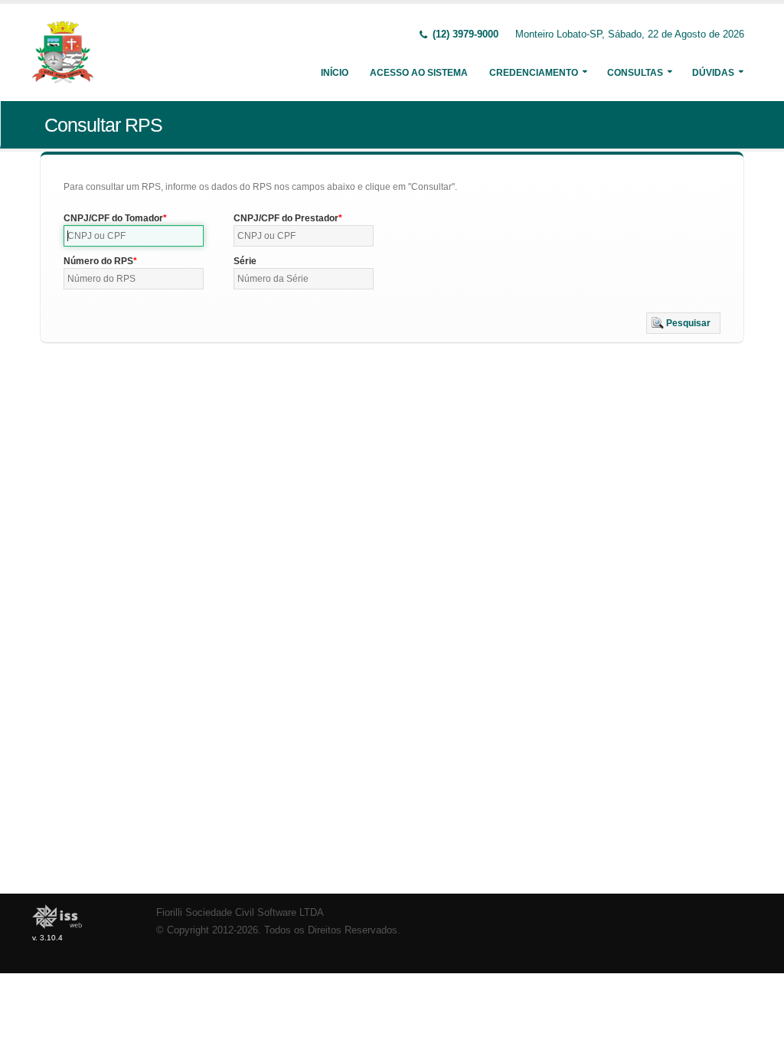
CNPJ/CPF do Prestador (286, 218)
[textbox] (134, 236)
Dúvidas (713, 72)
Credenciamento (533, 72)
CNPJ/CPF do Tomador (113, 218)
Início (334, 72)
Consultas (635, 72)
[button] (683, 323)
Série (245, 261)
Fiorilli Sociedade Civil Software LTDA (240, 912)
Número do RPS (98, 261)
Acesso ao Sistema (419, 72)
